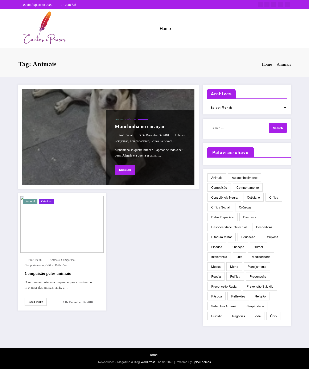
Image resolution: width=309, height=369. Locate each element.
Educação (248, 237)
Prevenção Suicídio (260, 286)
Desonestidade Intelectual (229, 227)
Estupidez (271, 237)
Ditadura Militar (221, 237)
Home (165, 28)
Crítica (155, 141)
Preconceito (258, 276)
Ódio (273, 316)
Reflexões (166, 141)
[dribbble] (273, 4)
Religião (260, 296)
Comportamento (139, 141)
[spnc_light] (267, 28)
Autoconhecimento (245, 177)
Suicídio (216, 316)
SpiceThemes (202, 362)
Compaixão (121, 141)
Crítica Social (220, 207)
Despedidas (264, 227)
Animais (180, 135)
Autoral (120, 119)
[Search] (259, 28)
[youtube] (287, 4)
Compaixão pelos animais (48, 273)
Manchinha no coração (139, 126)
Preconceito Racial (224, 286)
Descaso (249, 217)
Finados (216, 246)
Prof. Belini (126, 135)
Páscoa (216, 296)
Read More (125, 169)
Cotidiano (253, 197)
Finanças (238, 246)
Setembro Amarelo (224, 306)
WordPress (148, 362)
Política (235, 276)
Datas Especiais (222, 217)
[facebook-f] (260, 4)
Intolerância (219, 256)
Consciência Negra (224, 197)
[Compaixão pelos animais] (62, 223)
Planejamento (257, 266)
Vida (258, 316)
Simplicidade (255, 306)
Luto (239, 256)
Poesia (216, 276)
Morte (234, 266)
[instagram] (280, 4)
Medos (216, 266)
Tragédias (238, 316)
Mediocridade (261, 256)
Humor (258, 246)
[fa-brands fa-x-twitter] (266, 4)
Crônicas (130, 119)
